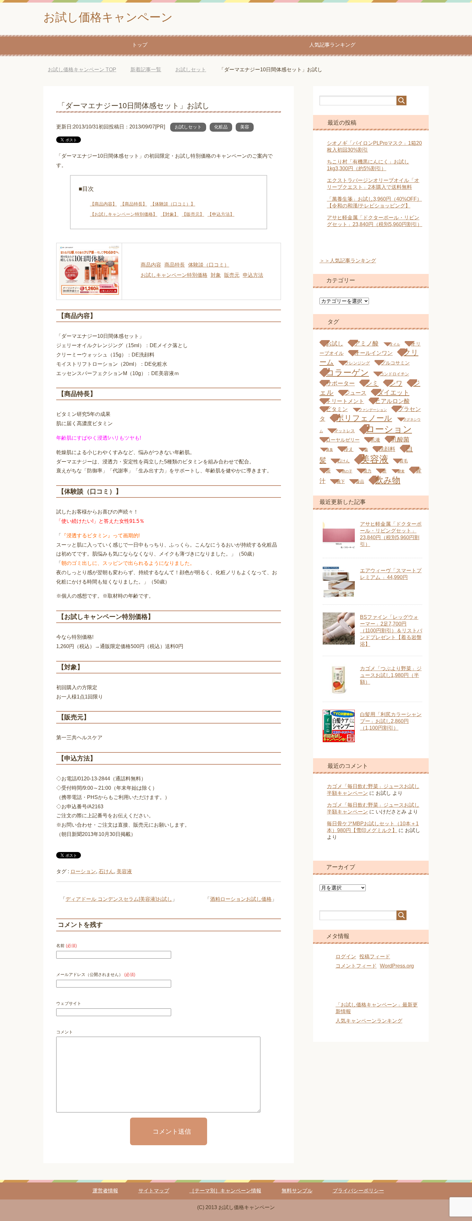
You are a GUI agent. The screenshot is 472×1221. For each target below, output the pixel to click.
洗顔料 (387, 449)
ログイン (346, 956)
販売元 (232, 275)
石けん (106, 871)
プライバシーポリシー (358, 1190)
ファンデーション (373, 410)
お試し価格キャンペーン (108, 17)
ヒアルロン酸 (392, 401)
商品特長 (174, 265)
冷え (349, 449)
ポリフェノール (364, 418)
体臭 (329, 450)
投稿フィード (374, 956)
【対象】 (170, 214)
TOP (82, 69)
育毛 (403, 461)
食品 (360, 481)
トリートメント (345, 401)
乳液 (375, 440)
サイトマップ (153, 1190)
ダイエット (393, 392)
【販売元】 (193, 214)
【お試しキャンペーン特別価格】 (123, 214)
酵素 (401, 471)
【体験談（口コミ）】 (172, 203)
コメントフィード (356, 966)
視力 (367, 471)
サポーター (340, 383)
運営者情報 (105, 1190)
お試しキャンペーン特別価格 (174, 275)
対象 (216, 275)
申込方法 (253, 275)
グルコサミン (395, 362)
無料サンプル (297, 1190)
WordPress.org (397, 966)
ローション (83, 871)
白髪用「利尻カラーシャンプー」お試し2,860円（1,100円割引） (391, 721)
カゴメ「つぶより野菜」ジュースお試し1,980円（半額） (391, 675)
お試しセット (188, 126)
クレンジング (357, 363)
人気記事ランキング (332, 45)
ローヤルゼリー (343, 440)
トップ (139, 45)
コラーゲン (347, 372)
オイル (394, 344)
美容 (244, 126)
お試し (334, 343)
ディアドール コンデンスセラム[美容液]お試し (119, 899)
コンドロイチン (394, 374)
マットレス (344, 430)
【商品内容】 (103, 203)
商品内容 (151, 265)
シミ (372, 383)
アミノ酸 (366, 343)
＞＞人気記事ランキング (347, 260)
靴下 (341, 481)
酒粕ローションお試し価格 (241, 899)
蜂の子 (347, 471)
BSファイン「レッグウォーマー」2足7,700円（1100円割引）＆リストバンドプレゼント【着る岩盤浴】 (391, 630)
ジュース (355, 393)
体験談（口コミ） (208, 265)
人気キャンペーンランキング (369, 1020)
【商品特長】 (133, 203)
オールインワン (373, 353)
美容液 (124, 871)
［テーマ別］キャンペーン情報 (225, 1190)
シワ (395, 383)
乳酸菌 (400, 439)
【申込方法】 (220, 214)
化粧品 (221, 126)
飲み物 (387, 480)
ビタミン (337, 409)
